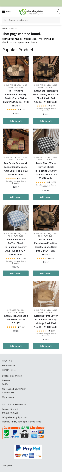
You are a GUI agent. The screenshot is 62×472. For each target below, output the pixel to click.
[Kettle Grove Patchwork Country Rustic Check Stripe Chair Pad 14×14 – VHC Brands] (16, 69)
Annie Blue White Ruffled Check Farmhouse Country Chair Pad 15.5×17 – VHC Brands (15, 247)
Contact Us (8, 392)
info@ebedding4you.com (14, 417)
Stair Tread (19, 312)
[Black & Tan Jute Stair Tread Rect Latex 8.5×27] (16, 294)
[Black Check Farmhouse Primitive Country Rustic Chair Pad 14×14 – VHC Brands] (46, 218)
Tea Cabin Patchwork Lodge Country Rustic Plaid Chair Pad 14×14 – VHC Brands (15, 169)
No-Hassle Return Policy (14, 389)
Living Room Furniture (17, 86)
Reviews (6, 380)
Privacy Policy (9, 369)
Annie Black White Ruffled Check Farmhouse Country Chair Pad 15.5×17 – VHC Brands (45, 171)
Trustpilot (7, 465)
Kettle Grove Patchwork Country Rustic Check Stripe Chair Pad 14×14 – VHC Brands (16, 98)
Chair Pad (8, 85)
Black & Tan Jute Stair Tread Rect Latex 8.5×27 (15, 319)
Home (4, 28)
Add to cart (15, 121)
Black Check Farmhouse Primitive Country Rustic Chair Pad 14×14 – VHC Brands (45, 247)
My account (8, 397)
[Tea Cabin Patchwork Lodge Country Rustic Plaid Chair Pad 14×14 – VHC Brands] (16, 141)
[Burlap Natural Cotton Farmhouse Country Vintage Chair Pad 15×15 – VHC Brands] (46, 294)
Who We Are (8, 365)
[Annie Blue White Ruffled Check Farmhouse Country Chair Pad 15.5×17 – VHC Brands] (16, 218)
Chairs (17, 85)
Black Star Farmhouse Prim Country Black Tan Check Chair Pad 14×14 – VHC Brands (46, 96)
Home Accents (12, 310)
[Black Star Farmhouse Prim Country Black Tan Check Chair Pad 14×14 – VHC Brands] (46, 69)
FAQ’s (5, 384)
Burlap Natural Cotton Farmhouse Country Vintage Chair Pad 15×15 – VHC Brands (45, 321)
